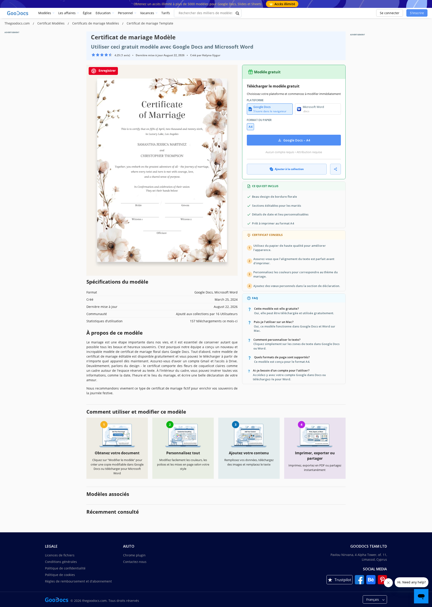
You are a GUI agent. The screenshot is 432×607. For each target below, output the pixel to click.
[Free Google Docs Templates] (18, 13)
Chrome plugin (134, 555)
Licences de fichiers (59, 555)
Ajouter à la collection (289, 169)
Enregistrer (107, 70)
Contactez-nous (134, 562)
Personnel (125, 13)
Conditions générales (61, 562)
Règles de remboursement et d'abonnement (78, 581)
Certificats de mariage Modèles (96, 23)
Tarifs (165, 13)
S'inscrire (417, 13)
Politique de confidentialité (65, 568)
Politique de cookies (60, 575)
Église (87, 13)
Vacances (147, 13)
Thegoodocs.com (17, 23)
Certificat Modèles (51, 23)
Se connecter (389, 13)
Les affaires (67, 13)
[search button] (237, 13)
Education (103, 13)
